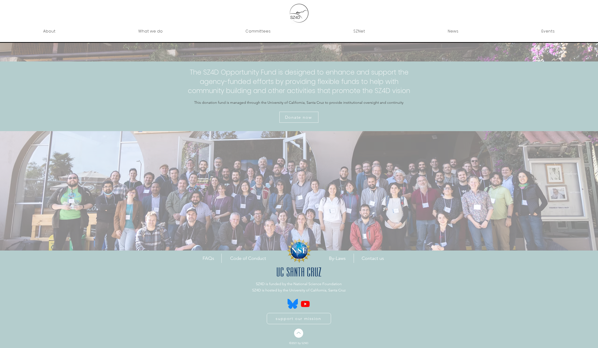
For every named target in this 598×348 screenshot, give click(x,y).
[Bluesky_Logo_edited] (293, 304)
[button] (49, 31)
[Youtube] (305, 304)
